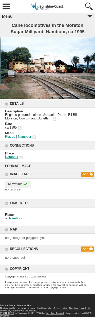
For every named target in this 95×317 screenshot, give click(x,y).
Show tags (15, 183)
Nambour (15, 218)
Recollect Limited (55, 313)
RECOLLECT (7, 313)
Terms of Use (24, 305)
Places (10, 136)
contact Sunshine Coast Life (75, 308)
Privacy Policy (7, 305)
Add (85, 174)
